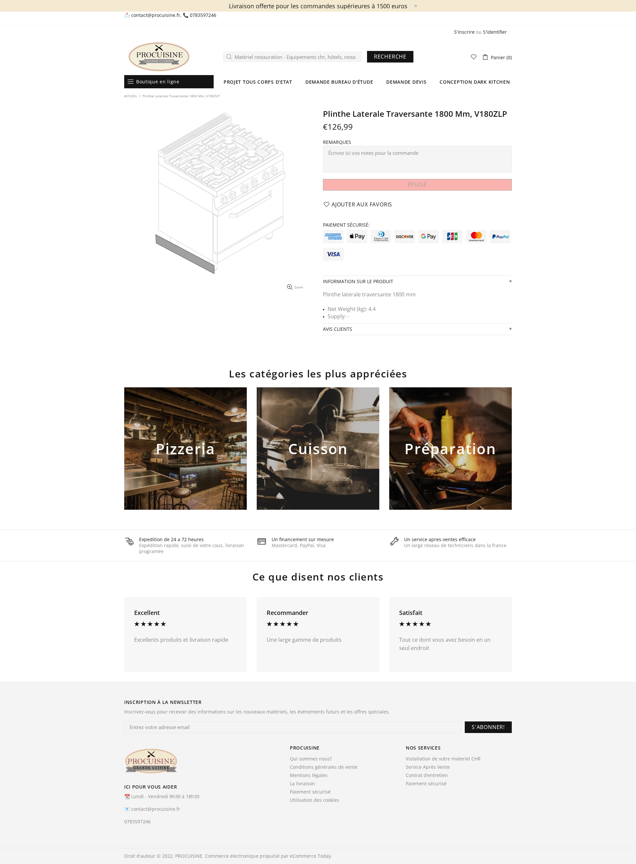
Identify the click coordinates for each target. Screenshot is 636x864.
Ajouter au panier (185, 459)
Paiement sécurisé (310, 792)
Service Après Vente (428, 767)
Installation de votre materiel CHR (443, 759)
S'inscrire (464, 32)
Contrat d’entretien (427, 775)
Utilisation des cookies (314, 800)
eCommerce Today (310, 856)
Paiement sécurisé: (346, 225)
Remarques (337, 142)
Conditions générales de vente (323, 767)
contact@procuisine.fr (155, 15)
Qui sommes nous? (311, 759)
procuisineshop (159, 56)
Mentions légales (309, 775)
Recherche (390, 56)
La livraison (302, 784)
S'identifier (495, 32)
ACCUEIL (130, 96)
